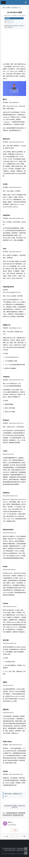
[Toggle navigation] (26, 2)
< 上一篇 (5, 836)
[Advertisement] (14, 45)
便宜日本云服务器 (7, 815)
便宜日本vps (22, 813)
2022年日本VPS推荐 (12, 813)
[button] (14, 830)
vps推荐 (8, 7)
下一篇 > (23, 836)
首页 (4, 7)
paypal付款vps (14, 7)
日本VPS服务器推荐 (18, 815)
